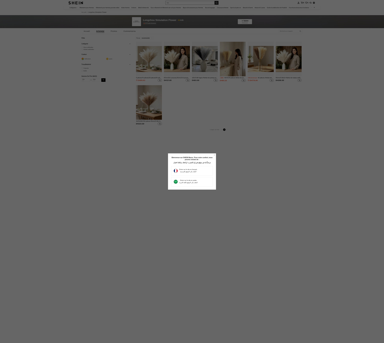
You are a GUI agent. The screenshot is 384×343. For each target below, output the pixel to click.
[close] (214, 155)
